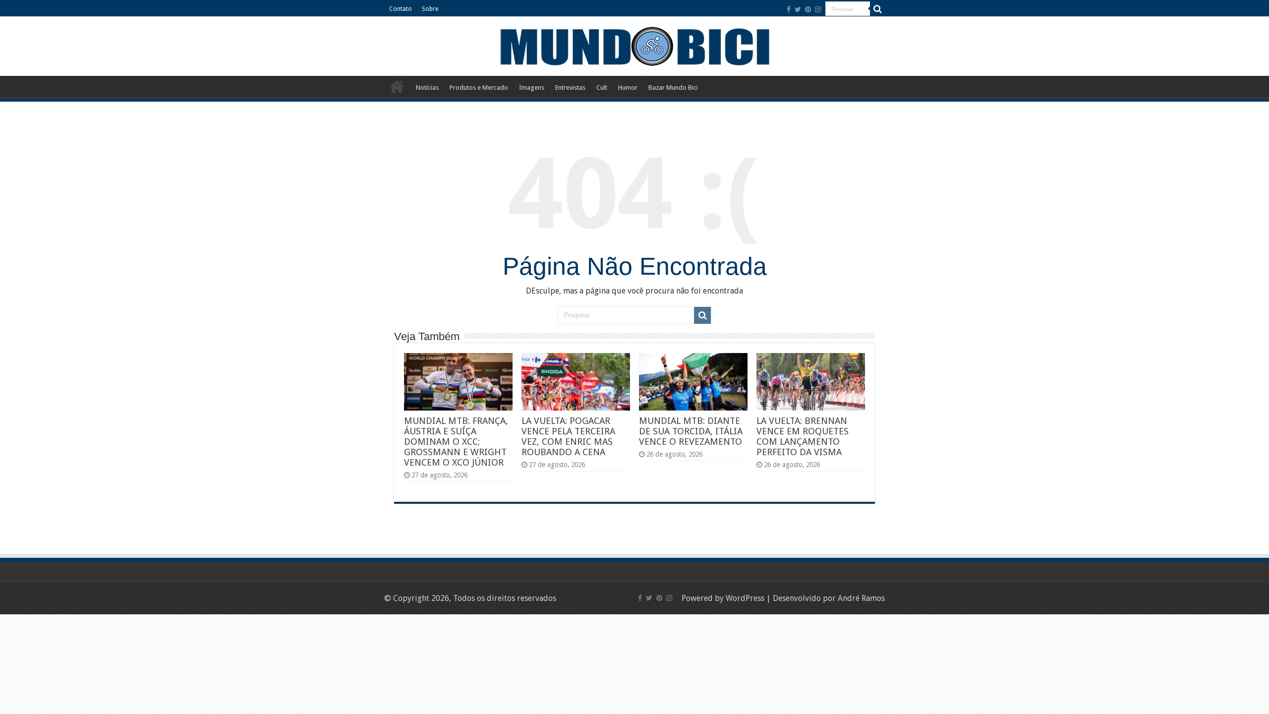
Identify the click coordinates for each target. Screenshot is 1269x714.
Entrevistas (570, 87)
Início (397, 86)
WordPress (745, 598)
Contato (400, 8)
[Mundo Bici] (634, 45)
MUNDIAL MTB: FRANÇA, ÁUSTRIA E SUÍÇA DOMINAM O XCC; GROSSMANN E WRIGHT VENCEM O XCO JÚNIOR (456, 442)
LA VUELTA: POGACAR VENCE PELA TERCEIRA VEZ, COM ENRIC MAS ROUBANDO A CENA (568, 436)
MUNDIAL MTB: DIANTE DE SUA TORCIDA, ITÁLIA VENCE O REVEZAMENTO (691, 431)
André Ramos (861, 598)
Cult (601, 87)
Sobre (430, 8)
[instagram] (818, 9)
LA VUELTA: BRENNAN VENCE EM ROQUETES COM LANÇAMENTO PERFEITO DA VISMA (802, 436)
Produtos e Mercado (479, 87)
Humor (627, 87)
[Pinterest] (808, 9)
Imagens (531, 87)
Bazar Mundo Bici (673, 87)
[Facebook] (789, 9)
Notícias (427, 87)
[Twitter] (798, 9)
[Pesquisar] (877, 8)
